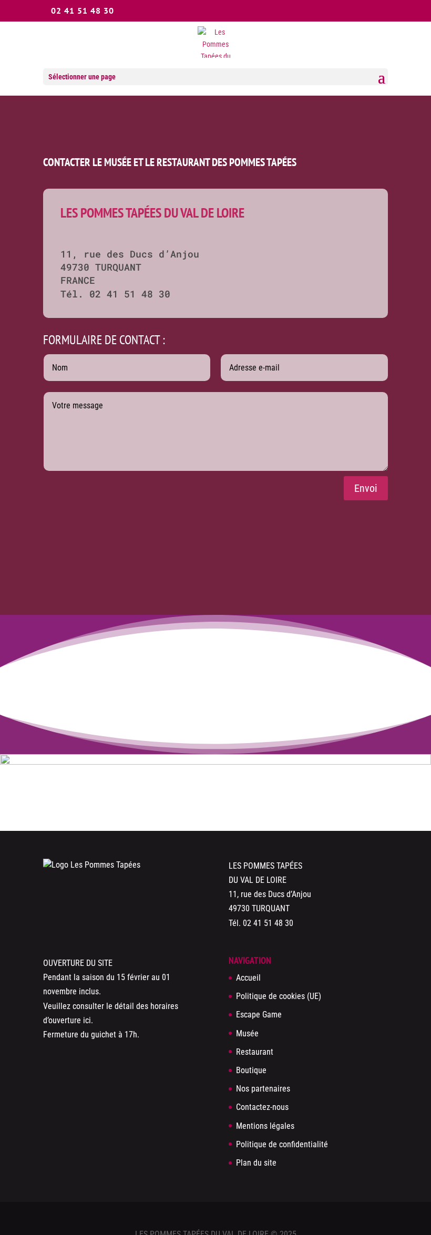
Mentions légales (265, 1126)
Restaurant (254, 1052)
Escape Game (259, 1015)
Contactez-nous (262, 1107)
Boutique (251, 1070)
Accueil (248, 978)
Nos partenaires (263, 1089)
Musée (247, 1033)
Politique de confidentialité (282, 1144)
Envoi (365, 488)
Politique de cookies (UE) (278, 996)
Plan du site (256, 1163)
